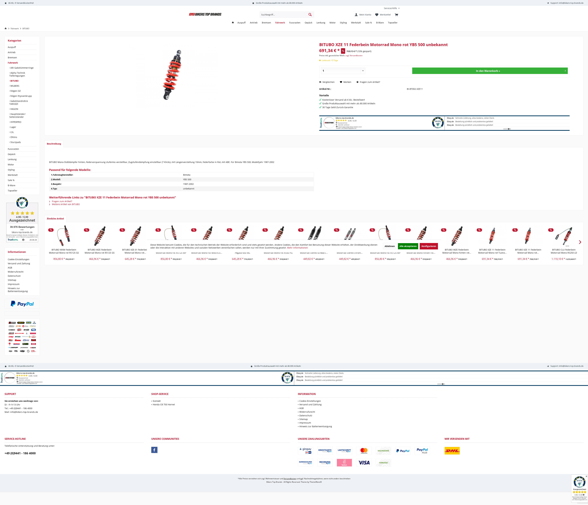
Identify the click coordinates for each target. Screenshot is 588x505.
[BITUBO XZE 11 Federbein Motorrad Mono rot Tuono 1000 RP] (492, 236)
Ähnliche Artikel (55, 218)
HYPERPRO (15, 122)
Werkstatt (13, 174)
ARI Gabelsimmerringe (22, 67)
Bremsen (12, 57)
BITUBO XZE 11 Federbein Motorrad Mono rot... (528, 251)
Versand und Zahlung (19, 263)
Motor (11, 164)
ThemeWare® (316, 482)
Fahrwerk (13, 62)
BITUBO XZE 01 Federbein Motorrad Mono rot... (135, 251)
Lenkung (12, 159)
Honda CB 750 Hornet (164, 404)
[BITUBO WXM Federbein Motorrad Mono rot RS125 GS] (64, 236)
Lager (13, 127)
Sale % (11, 180)
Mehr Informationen (297, 247)
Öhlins (13, 137)
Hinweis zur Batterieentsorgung (18, 290)
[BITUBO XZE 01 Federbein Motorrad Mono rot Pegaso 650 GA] (135, 236)
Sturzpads (15, 142)
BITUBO (14, 80)
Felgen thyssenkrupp (21, 95)
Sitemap (12, 280)
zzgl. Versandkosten (353, 55)
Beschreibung (54, 143)
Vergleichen (328, 82)
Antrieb (11, 52)
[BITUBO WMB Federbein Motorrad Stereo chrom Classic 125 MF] (349, 236)
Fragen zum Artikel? (369, 82)
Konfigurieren (429, 246)
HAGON (14, 108)
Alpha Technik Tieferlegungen (17, 74)
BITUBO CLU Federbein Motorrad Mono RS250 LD (564, 251)
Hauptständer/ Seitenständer (17, 115)
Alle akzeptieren (408, 246)
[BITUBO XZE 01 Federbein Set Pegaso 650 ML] (242, 236)
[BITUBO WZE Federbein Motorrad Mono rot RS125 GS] (99, 236)
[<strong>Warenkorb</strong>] (396, 14)
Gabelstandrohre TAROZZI (18, 102)
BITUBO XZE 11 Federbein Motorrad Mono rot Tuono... (492, 251)
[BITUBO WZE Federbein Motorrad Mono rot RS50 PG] (278, 236)
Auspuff (12, 47)
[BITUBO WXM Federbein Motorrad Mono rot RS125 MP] (171, 236)
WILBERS (14, 85)
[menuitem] (391, 8)
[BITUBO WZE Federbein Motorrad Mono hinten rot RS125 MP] (421, 236)
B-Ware (11, 185)
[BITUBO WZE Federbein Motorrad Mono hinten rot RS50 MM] (456, 236)
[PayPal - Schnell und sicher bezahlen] (22, 304)
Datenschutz (14, 275)
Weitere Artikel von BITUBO (65, 204)
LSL (12, 132)
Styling (11, 169)
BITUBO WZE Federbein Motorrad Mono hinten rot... (456, 251)
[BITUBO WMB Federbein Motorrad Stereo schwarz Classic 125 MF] (314, 236)
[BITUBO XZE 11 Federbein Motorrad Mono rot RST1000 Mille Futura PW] (528, 236)
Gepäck (11, 154)
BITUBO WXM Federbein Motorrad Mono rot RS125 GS (64, 251)
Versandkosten (290, 478)
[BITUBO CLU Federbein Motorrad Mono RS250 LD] (564, 236)
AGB (10, 267)
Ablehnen (390, 246)
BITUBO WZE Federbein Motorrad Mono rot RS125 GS (100, 251)
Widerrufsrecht (15, 271)
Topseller (12, 190)
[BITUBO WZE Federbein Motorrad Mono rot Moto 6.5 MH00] (206, 236)
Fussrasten (13, 148)
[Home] (232, 23)
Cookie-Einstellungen (18, 259)
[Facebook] (154, 450)
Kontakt (157, 400)
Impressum (13, 284)
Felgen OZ (15, 90)
